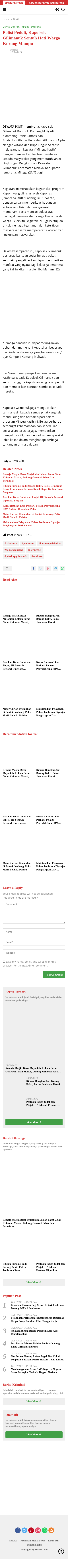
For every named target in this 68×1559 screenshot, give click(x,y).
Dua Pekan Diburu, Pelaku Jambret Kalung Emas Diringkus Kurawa (35, 1345)
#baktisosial (11, 543)
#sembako (37, 556)
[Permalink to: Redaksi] (6, 51)
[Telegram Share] (55, 568)
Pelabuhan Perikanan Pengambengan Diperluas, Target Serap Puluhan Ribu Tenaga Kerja (37, 1319)
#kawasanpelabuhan (50, 543)
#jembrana (28, 543)
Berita (6, 26)
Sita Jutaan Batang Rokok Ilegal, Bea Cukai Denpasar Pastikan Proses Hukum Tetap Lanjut (37, 1358)
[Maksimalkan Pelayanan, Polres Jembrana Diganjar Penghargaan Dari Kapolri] (50, 691)
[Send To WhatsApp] (62, 568)
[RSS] (51, 1530)
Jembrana (35, 26)
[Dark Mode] (57, 10)
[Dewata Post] (9, 9)
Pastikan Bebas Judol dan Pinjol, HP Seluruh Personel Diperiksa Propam (33, 499)
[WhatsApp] (45, 1530)
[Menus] (5, 9)
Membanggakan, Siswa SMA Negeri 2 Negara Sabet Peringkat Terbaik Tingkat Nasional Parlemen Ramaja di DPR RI (36, 1371)
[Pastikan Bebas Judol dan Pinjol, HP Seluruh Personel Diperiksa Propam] (17, 644)
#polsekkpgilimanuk (16, 556)
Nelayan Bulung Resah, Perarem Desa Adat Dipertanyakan (34, 1332)
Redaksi (14, 49)
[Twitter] (24, 1530)
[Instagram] (38, 1530)
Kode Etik (53, 1540)
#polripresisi (34, 550)
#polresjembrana (14, 550)
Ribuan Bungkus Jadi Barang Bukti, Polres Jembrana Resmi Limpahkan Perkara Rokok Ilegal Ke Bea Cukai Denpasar (33, 489)
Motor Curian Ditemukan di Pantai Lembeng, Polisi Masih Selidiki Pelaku (31, 516)
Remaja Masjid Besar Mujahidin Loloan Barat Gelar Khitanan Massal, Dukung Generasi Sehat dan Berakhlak (32, 477)
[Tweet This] (41, 568)
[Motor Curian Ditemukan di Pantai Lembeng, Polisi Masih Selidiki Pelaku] (17, 691)
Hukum (24, 26)
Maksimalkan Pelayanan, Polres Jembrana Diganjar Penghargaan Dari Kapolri (31, 524)
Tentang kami (34, 1544)
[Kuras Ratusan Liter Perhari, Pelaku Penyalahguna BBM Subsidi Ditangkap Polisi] (50, 644)
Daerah (15, 26)
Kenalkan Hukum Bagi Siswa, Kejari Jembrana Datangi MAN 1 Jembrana (37, 1307)
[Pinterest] (31, 1530)
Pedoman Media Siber (32, 1540)
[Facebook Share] (33, 568)
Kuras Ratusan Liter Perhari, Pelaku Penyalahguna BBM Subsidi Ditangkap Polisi (31, 507)
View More (32, 1122)
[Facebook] (18, 1530)
